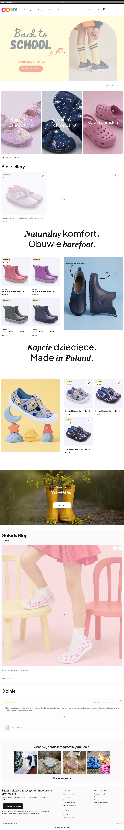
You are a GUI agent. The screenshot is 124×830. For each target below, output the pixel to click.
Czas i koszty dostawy (101, 802)
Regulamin (23, 811)
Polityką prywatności (34, 813)
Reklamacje (66, 800)
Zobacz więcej (62, 505)
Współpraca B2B (68, 817)
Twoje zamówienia (99, 794)
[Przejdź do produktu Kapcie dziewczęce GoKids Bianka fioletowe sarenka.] (24, 193)
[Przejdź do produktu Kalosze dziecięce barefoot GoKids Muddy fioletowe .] (45, 271)
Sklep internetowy (61, 827)
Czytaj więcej (6, 540)
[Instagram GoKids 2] (49, 762)
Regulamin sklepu (68, 794)
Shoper (13, 823)
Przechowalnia (98, 797)
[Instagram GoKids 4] (98, 762)
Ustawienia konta (99, 800)
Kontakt (65, 814)
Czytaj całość (6, 678)
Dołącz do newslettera (13, 806)
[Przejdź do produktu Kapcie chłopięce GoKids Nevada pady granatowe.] (108, 393)
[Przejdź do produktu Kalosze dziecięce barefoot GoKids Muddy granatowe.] (45, 312)
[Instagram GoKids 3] (74, 762)
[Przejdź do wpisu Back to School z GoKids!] (62, 605)
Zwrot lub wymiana (69, 802)
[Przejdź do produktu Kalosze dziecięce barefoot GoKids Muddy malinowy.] (15, 271)
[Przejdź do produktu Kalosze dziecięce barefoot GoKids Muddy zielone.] (15, 312)
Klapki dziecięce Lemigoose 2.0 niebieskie (106, 703)
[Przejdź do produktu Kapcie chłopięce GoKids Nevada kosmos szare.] (78, 393)
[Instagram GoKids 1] (25, 762)
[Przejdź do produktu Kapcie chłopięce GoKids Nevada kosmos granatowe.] (78, 431)
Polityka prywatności (69, 805)
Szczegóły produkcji (69, 797)
